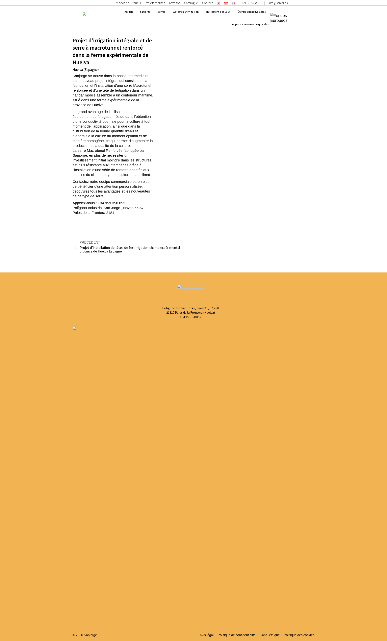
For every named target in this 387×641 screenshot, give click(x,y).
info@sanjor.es (278, 3)
